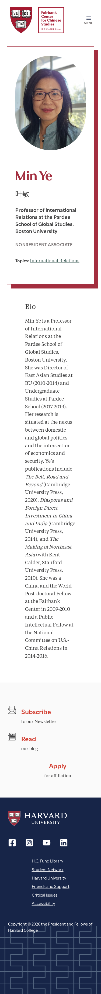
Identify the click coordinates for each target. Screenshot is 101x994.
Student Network (48, 869)
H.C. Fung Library (47, 860)
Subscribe (36, 711)
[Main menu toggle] (86, 20)
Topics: (22, 260)
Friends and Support (50, 886)
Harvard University (37, 818)
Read (28, 738)
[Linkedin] (64, 843)
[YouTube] (47, 843)
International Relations (54, 261)
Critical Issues (44, 894)
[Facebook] (12, 843)
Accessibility (43, 903)
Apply (58, 765)
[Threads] (29, 843)
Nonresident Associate (44, 244)
